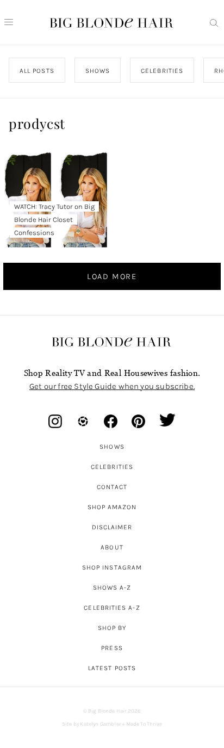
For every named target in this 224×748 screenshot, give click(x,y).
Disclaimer (112, 527)
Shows (111, 446)
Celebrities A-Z (112, 607)
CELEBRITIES (162, 71)
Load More (112, 276)
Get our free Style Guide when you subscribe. (112, 386)
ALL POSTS (37, 71)
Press (111, 648)
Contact (112, 487)
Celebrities (112, 467)
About (112, 547)
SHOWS (97, 71)
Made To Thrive (144, 724)
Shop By (112, 628)
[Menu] (8, 22)
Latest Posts (112, 668)
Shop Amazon (112, 507)
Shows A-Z (112, 587)
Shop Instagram (112, 567)
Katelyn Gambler (100, 724)
